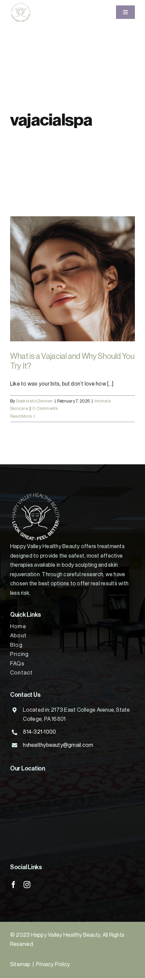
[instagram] (27, 884)
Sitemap (20, 964)
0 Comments (45, 408)
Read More (21, 416)
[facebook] (13, 884)
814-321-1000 (39, 732)
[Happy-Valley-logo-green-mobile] (20, 4)
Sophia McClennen (34, 401)
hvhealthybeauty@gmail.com (58, 745)
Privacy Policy (53, 964)
